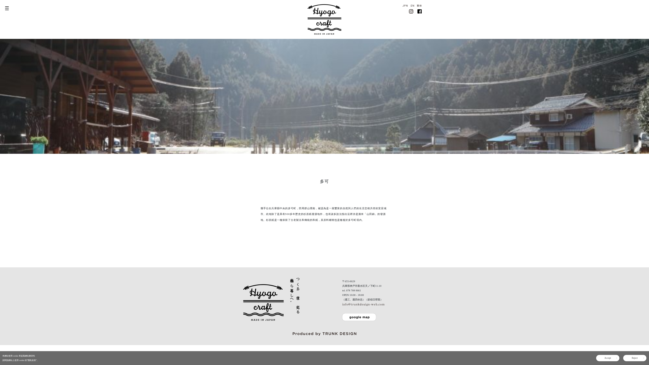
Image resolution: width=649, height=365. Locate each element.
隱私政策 (32, 360)
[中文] (419, 5)
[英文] (412, 5)
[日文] (405, 5)
